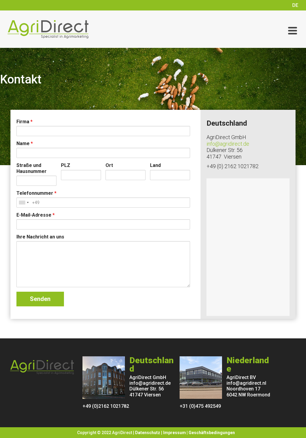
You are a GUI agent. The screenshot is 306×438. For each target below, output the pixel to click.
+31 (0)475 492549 (200, 406)
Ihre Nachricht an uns (40, 237)
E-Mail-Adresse (35, 215)
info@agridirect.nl (246, 383)
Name (24, 143)
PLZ (65, 165)
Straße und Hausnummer (31, 168)
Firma (24, 121)
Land (155, 165)
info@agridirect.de (227, 144)
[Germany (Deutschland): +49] (23, 202)
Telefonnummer (36, 193)
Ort (109, 165)
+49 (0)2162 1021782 (105, 406)
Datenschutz (147, 432)
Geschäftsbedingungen (212, 432)
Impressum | (176, 432)
